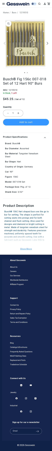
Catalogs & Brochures (18, 347)
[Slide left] (4, 43)
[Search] (39, 3)
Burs (14, 12)
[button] (3, 3)
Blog (12, 343)
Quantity (7, 107)
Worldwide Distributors (19, 280)
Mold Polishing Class (18, 356)
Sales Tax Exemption (18, 318)
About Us (13, 267)
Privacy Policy (15, 309)
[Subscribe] (37, 431)
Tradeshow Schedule (18, 365)
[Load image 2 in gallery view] (27, 72)
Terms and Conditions (19, 322)
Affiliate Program (17, 284)
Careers (13, 271)
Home (6, 12)
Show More (26, 249)
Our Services (15, 276)
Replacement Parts (17, 360)
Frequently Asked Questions (21, 352)
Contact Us (14, 305)
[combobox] (39, 3)
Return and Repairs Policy (20, 314)
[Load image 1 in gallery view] (24, 72)
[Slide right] (47, 43)
